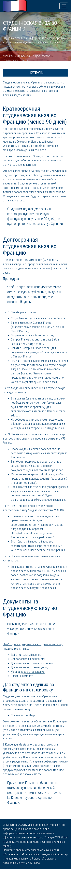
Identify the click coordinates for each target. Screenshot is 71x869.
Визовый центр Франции (17, 56)
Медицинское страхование (28, 671)
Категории (37, 72)
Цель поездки (43, 56)
